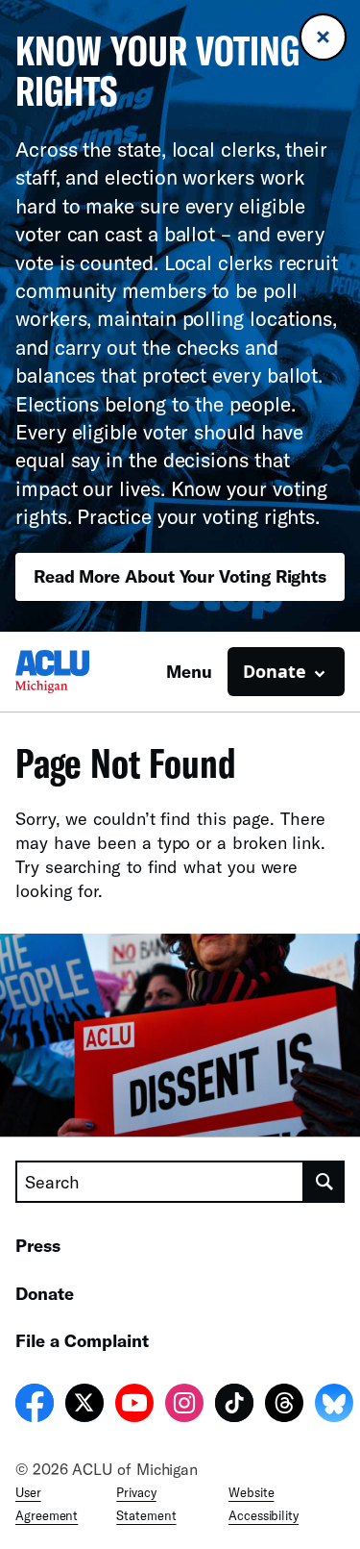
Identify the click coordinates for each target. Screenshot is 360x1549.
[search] (324, 1182)
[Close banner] (323, 37)
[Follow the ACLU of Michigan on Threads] (284, 1406)
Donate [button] (274, 671)
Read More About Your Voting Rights (180, 576)
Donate (44, 1293)
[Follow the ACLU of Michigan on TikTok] (234, 1406)
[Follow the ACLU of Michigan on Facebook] (34, 1406)
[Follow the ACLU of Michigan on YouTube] (134, 1406)
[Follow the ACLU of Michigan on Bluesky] (334, 1406)
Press (37, 1245)
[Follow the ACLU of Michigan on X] (84, 1406)
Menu (189, 671)
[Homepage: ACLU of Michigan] (82, 671)
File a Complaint (82, 1340)
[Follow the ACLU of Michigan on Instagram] (184, 1406)
